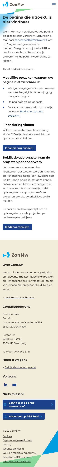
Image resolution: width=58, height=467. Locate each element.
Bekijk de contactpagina (20, 367)
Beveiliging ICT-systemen (18, 457)
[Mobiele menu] (53, 4)
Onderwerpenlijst (17, 227)
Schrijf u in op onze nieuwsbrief (21, 404)
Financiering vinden (19, 148)
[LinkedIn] (6, 385)
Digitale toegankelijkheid (17, 440)
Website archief (12, 448)
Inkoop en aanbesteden (17, 461)
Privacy (7, 444)
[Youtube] (14, 385)
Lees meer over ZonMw (19, 297)
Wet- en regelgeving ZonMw (19, 452)
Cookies (7, 436)
